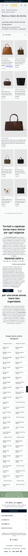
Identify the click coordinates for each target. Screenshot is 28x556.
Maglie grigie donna (19, 441)
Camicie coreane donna (7, 388)
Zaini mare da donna (6, 485)
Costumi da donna (6, 407)
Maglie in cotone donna (7, 446)
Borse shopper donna (7, 378)
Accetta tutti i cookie (8, 290)
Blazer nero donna (6, 348)
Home (3, 10)
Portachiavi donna (6, 471)
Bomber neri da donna (7, 353)
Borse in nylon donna (6, 368)
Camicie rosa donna (19, 397)
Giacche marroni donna (20, 412)
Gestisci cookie (18, 545)
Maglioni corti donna (19, 456)
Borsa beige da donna (20, 353)
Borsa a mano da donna (8, 12)
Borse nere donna (6, 373)
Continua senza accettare (18, 264)
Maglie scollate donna (7, 456)
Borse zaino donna (19, 378)
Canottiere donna (6, 402)
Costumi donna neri (7, 412)
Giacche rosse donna (7, 417)
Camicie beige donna (6, 383)
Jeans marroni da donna (20, 432)
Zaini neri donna (20, 484)
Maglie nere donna (6, 451)
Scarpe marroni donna (20, 476)
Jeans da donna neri (20, 427)
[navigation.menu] (2, 5)
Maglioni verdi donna (19, 461)
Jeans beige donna (6, 427)
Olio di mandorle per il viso (7, 466)
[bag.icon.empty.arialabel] (25, 5)
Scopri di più (20, 496)
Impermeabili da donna (20, 422)
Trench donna (20, 480)
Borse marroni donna (19, 368)
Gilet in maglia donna (6, 422)
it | (15, 539)
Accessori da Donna (11, 10)
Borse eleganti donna (7, 363)
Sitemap (23, 548)
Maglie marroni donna (19, 446)
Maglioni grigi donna (6, 461)
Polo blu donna (20, 465)
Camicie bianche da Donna (20, 383)
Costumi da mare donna (20, 407)
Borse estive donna (19, 363)
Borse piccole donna (19, 373)
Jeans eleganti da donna (7, 432)
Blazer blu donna (20, 343)
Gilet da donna (20, 417)
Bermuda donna (7, 343)
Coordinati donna (20, 402)
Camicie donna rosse (7, 392)
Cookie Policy (7, 548)
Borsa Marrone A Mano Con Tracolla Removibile (14, 140)
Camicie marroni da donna (20, 392)
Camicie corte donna (19, 388)
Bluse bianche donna (19, 348)
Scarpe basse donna (6, 476)
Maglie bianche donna (7, 441)
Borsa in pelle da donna (20, 358)
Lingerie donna (20, 437)
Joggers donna (8, 437)
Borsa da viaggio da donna (7, 358)
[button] (27, 389)
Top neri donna (8, 480)
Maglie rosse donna (19, 451)
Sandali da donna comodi (20, 471)
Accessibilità (9, 545)
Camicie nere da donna (7, 397)
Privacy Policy (16, 548)
